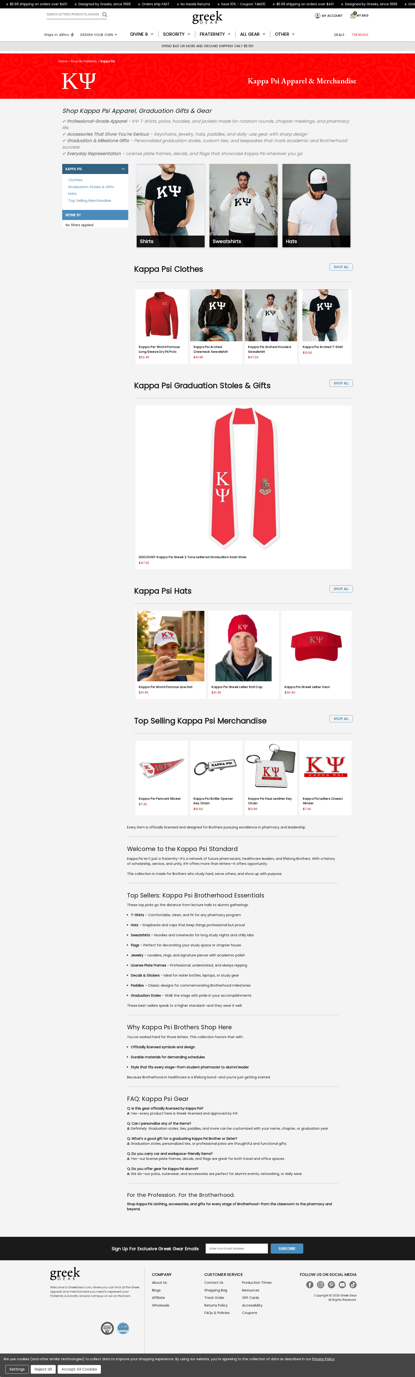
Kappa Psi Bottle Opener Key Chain (213, 801)
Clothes (75, 179)
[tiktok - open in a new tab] (353, 1284)
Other (282, 34)
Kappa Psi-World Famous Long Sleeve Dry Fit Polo (159, 349)
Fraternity (212, 34)
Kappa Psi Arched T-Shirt (323, 347)
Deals (339, 34)
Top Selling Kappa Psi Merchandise (200, 720)
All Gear (250, 34)
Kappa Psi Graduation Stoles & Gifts (202, 385)
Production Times (257, 1282)
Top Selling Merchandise (89, 200)
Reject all (43, 1369)
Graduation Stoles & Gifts (91, 186)
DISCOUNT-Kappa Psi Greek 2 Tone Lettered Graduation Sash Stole (193, 557)
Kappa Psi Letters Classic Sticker (323, 801)
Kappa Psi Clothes (168, 269)
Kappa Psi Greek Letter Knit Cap (237, 687)
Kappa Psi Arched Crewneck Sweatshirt (211, 349)
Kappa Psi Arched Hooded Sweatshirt (269, 349)
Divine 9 (139, 34)
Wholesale (160, 1305)
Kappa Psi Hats (163, 590)
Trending (360, 34)
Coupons (249, 1312)
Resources (250, 1290)
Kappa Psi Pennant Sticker (160, 798)
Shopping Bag (215, 1290)
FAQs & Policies (217, 1312)
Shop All (341, 267)
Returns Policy (216, 1305)
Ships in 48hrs (56, 34)
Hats (72, 193)
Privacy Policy (323, 1359)
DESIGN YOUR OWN (96, 34)
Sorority (174, 34)
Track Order (214, 1297)
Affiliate (158, 1297)
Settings (17, 1369)
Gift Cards (250, 1297)
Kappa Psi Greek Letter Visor (307, 687)
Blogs (156, 1290)
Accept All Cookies (79, 1369)
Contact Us (213, 1282)
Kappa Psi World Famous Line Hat (165, 687)
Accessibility (252, 1305)
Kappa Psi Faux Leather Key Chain (270, 801)
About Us (159, 1282)
